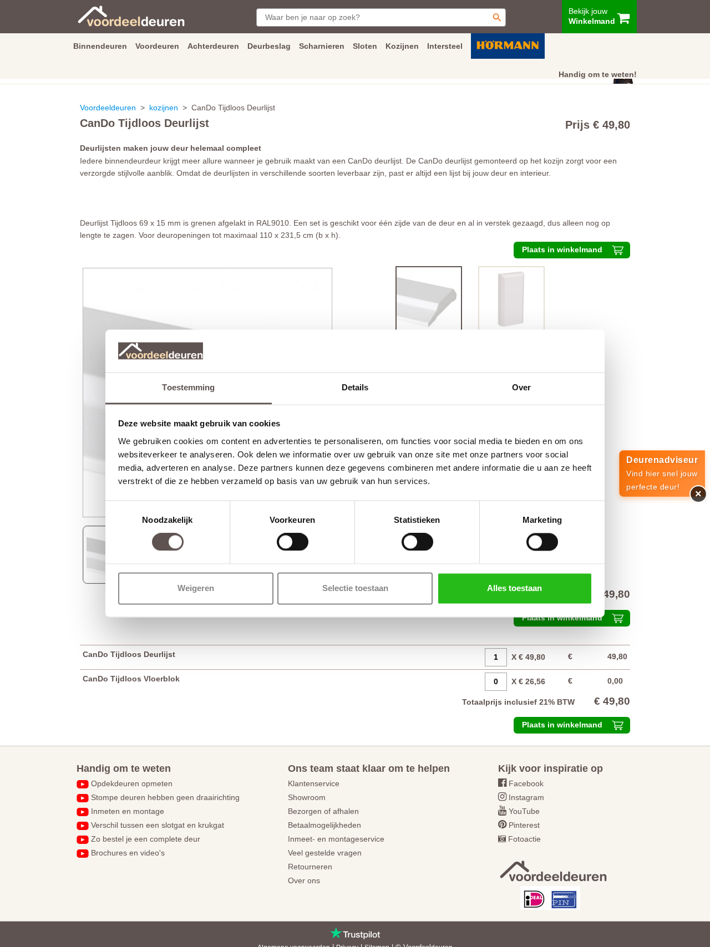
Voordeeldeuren (108, 107)
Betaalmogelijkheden (324, 825)
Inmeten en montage (127, 811)
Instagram (526, 797)
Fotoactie (524, 838)
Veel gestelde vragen (325, 852)
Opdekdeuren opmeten (132, 783)
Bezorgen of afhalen (323, 811)
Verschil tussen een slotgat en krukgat (157, 825)
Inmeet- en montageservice (336, 838)
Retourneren (310, 866)
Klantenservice (313, 783)
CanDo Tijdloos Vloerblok (131, 678)
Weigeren (196, 588)
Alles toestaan (514, 588)
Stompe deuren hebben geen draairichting (165, 797)
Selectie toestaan (355, 588)
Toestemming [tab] (188, 387)
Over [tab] (521, 387)
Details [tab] (355, 387)
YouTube (524, 811)
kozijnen (163, 107)
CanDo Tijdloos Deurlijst (129, 654)
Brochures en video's (128, 852)
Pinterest (524, 825)
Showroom (307, 797)
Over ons (304, 880)
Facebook (526, 783)
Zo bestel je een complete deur (145, 838)
